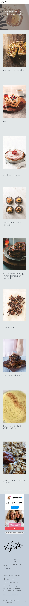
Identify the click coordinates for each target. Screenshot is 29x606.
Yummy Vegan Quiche (13, 70)
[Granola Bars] (14, 305)
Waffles (6, 121)
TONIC (11, 602)
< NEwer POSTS (7, 491)
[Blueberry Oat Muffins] (14, 355)
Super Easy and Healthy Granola (14, 481)
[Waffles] (14, 101)
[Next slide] (24, 520)
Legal (4, 602)
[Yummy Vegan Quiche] (14, 50)
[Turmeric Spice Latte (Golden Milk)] (14, 406)
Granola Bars (9, 328)
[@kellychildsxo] (9, 498)
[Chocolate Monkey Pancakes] (14, 203)
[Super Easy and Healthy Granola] (14, 458)
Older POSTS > (22, 491)
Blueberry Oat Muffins (13, 375)
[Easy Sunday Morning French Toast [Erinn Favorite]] (14, 254)
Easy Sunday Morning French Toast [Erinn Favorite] (13, 276)
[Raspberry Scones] (14, 152)
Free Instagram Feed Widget (15, 532)
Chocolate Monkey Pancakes (12, 224)
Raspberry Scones (11, 175)
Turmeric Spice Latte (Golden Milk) (12, 427)
